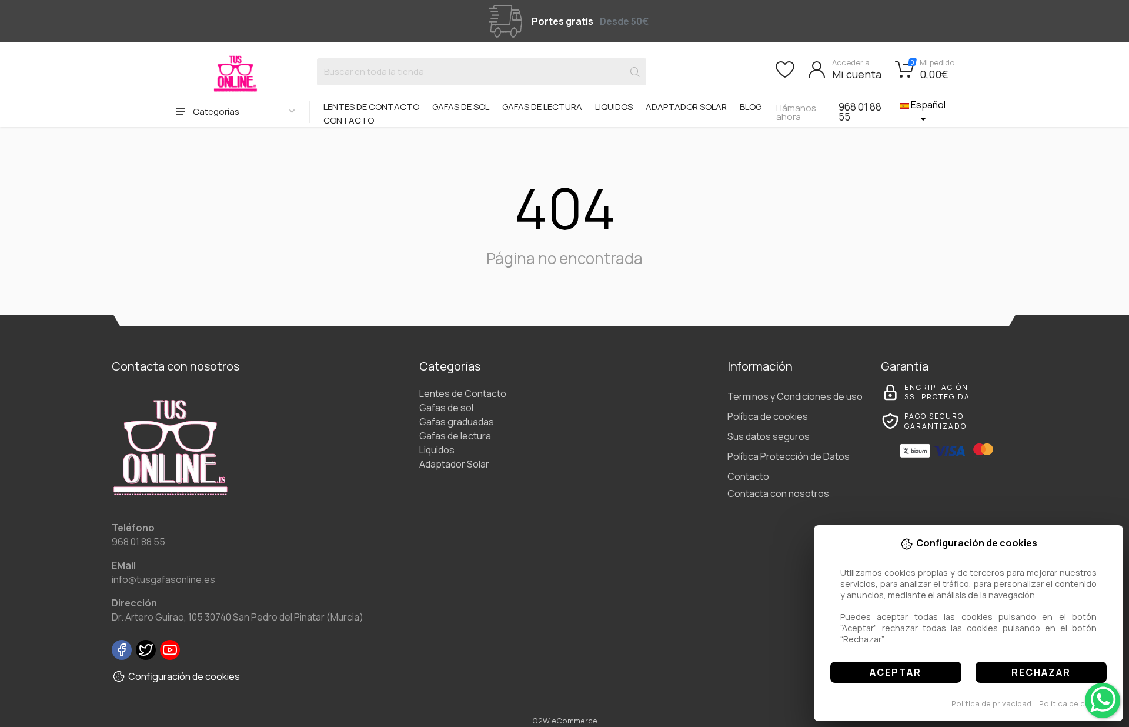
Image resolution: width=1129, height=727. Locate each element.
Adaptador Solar (686, 107)
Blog (750, 107)
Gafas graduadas (456, 421)
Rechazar (1041, 672)
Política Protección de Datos (788, 456)
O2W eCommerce (564, 720)
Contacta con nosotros (778, 493)
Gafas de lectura (542, 107)
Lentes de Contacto (371, 107)
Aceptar (895, 672)
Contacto (348, 120)
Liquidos (614, 107)
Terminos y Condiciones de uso (795, 396)
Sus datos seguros (768, 436)
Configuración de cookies (184, 676)
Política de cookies (1074, 703)
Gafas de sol (460, 107)
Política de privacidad (991, 703)
